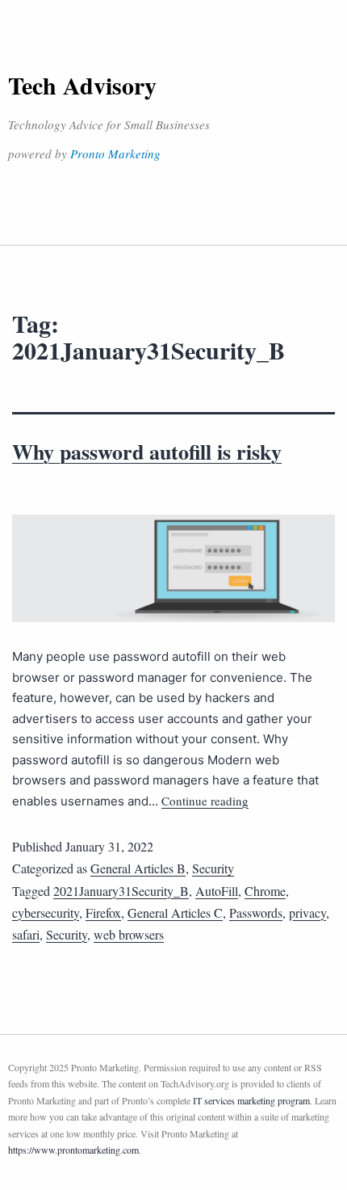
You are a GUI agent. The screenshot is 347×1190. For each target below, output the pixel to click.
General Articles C (175, 912)
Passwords (255, 912)
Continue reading (205, 801)
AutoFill (216, 890)
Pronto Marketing (115, 153)
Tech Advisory (82, 85)
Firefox (103, 912)
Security (213, 868)
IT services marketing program (251, 1100)
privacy (307, 912)
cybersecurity (45, 912)
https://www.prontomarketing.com (73, 1149)
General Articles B (138, 868)
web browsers (129, 934)
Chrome (265, 890)
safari (26, 934)
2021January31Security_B (121, 890)
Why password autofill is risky (147, 451)
